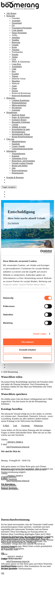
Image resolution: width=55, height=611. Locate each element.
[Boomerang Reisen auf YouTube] (7, 367)
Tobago (15, 76)
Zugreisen (16, 110)
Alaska (15, 57)
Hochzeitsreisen (18, 132)
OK (2, 573)
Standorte (16, 144)
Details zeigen (39, 334)
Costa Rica (16, 64)
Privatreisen (17, 107)
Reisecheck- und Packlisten (23, 161)
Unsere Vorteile (18, 146)
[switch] (48, 306)
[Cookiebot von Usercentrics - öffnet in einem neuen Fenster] (40, 251)
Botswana (16, 42)
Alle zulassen (27, 342)
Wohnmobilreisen (19, 103)
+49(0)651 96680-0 (14, 442)
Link (15, 425)
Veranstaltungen (18, 153)
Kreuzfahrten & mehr (21, 129)
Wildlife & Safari (19, 127)
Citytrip (15, 124)
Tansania (15, 49)
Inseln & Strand (18, 115)
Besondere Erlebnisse (21, 122)
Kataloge (15, 156)
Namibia (15, 40)
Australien (16, 20)
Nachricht (13, 488)
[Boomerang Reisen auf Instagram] (7, 365)
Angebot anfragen (8, 485)
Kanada (15, 54)
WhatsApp (38, 425)
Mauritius (16, 81)
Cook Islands (17, 30)
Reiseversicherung (19, 170)
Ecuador (15, 74)
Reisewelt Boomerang (21, 95)
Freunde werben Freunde (22, 163)
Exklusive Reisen (19, 120)
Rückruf (4, 488)
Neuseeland (17, 23)
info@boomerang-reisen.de (17, 447)
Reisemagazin (17, 173)
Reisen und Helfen (20, 165)
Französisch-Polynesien (22, 28)
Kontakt (15, 177)
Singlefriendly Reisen (21, 134)
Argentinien (17, 66)
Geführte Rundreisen (20, 100)
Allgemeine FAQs (19, 158)
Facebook (25, 425)
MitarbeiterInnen (19, 141)
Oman (14, 88)
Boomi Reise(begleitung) (22, 136)
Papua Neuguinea (19, 33)
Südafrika (16, 37)
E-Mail (6, 425)
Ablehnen (27, 357)
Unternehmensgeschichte (22, 149)
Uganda (15, 45)
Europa (15, 91)
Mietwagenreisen (19, 105)
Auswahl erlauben (27, 350)
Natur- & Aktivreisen (21, 117)
